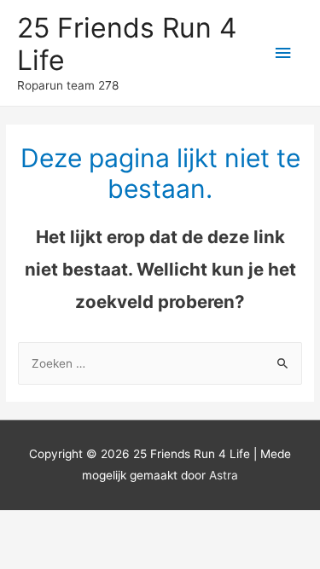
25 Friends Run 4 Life (126, 44)
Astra (223, 475)
